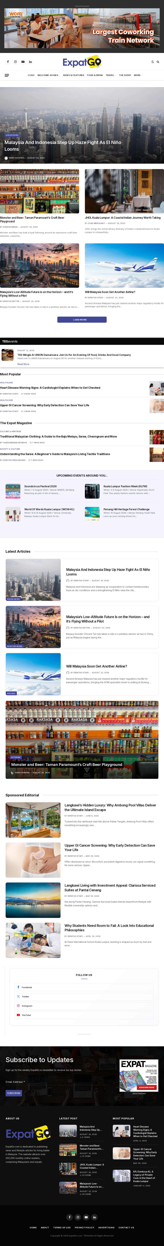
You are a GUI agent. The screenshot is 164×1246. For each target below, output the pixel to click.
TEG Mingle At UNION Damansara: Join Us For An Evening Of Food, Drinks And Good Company (74, 354)
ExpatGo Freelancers (14, 460)
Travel (110, 75)
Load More (80, 319)
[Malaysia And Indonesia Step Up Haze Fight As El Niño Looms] (82, 125)
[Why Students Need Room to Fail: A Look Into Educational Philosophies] (33, 940)
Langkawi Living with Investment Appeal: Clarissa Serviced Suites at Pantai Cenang (110, 887)
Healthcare (6, 383)
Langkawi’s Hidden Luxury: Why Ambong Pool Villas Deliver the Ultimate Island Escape (110, 807)
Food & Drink (95, 75)
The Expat (125, 75)
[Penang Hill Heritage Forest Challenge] (92, 514)
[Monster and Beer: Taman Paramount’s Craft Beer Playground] (39, 191)
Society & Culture (10, 449)
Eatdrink (15, 757)
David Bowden (10, 227)
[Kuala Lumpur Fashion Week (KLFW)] (92, 491)
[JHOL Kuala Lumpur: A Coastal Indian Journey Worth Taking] (124, 191)
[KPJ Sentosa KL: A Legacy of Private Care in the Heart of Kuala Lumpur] (121, 1176)
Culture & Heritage (10, 431)
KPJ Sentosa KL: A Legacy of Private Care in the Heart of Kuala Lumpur (144, 1176)
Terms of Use (62, 1227)
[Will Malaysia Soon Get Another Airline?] (124, 265)
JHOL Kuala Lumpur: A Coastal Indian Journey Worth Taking (123, 217)
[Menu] (7, 75)
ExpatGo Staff (16, 158)
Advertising (106, 1227)
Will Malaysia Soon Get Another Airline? (110, 292)
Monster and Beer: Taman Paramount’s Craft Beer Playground (32, 219)
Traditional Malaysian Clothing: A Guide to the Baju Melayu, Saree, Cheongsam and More (58, 436)
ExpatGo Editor (11, 301)
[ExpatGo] (82, 61)
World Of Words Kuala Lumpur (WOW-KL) (49, 509)
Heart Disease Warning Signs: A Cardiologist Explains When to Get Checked (50, 387)
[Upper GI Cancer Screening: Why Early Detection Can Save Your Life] (157, 406)
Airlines (11, 693)
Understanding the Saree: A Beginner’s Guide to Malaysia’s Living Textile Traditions (55, 454)
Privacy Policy (84, 1227)
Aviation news (14, 646)
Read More (23, 364)
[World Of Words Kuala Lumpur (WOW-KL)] (13, 514)
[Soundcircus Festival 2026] (13, 491)
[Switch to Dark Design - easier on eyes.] (153, 61)
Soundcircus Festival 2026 (40, 486)
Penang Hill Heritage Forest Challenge (127, 509)
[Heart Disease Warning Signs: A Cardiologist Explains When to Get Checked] (157, 388)
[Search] (157, 61)
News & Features (73, 75)
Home (31, 75)
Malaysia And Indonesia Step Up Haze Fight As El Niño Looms (62, 146)
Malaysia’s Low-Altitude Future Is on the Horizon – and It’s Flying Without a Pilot (36, 293)
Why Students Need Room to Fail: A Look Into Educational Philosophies (109, 928)
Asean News (12, 135)
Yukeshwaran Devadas (15, 443)
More (137, 75)
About (45, 1227)
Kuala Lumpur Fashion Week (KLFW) (125, 486)
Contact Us (126, 1227)
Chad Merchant (96, 223)
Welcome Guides (47, 75)
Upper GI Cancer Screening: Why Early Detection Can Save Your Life (44, 405)
